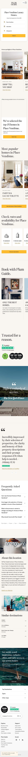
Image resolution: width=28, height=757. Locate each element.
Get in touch (18, 727)
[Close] (17, 753)
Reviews (17, 733)
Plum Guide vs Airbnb (6, 733)
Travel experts (18, 729)
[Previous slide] (12, 473)
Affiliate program (5, 729)
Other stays (5, 698)
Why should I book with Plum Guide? (11, 517)
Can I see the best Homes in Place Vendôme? (11, 497)
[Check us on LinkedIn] (22, 740)
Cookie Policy (7, 754)
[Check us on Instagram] (16, 740)
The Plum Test (4, 745)
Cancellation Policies (20, 731)
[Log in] (24, 2)
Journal (2, 731)
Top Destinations (7, 689)
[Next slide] (16, 473)
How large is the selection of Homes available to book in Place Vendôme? (11, 503)
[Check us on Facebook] (19, 740)
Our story (3, 741)
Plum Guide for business (6, 743)
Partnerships (4, 727)
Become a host (4, 725)
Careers (3, 746)
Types (4, 693)
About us (3, 739)
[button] (14, 2)
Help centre (17, 725)
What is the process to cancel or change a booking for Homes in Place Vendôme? (12, 511)
